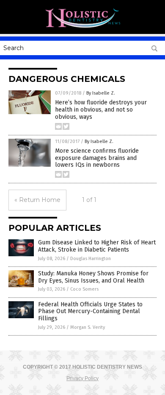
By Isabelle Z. (100, 93)
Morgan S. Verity (87, 327)
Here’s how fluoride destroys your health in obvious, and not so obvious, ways (101, 109)
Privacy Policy (82, 378)
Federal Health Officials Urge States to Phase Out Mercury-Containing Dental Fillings (90, 311)
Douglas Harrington (90, 258)
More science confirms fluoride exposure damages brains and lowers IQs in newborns (97, 158)
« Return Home (37, 200)
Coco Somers (84, 289)
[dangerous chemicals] (82, 28)
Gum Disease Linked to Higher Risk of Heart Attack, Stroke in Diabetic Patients (97, 246)
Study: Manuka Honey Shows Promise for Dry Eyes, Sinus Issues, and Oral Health (93, 277)
